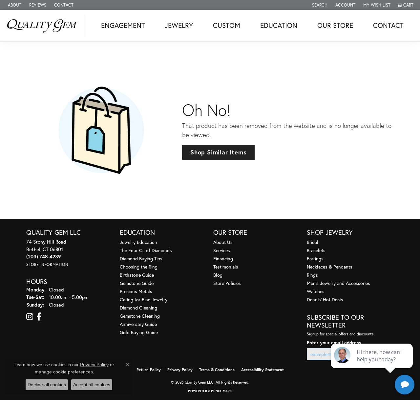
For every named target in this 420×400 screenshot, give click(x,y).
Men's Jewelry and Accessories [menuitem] (338, 283)
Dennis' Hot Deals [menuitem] (325, 299)
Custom (226, 25)
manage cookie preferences (64, 371)
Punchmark (221, 391)
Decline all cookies (47, 384)
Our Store (335, 25)
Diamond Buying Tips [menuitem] (141, 258)
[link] (14, 5)
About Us (223, 242)
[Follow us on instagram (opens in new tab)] (29, 317)
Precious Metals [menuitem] (136, 291)
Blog (217, 275)
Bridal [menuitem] (312, 242)
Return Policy (148, 369)
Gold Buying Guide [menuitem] (139, 332)
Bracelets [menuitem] (316, 250)
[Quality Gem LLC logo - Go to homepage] (43, 25)
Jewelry (179, 25)
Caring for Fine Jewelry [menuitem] (143, 299)
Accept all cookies (91, 384)
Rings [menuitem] (312, 275)
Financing (223, 258)
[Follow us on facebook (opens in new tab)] (38, 317)
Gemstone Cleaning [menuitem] (140, 316)
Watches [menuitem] (316, 291)
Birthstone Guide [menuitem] (137, 275)
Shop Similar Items (218, 152)
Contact (388, 25)
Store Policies (227, 283)
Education (278, 25)
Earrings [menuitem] (315, 258)
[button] (319, 5)
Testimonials (225, 267)
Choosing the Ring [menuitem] (139, 267)
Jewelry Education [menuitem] (138, 242)
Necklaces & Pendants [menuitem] (329, 267)
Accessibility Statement (262, 369)
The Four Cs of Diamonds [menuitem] (146, 250)
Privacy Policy (180, 369)
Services (221, 250)
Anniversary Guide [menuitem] (138, 324)
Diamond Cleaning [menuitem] (138, 308)
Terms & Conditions (217, 369)
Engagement (123, 25)
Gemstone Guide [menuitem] (137, 283)
